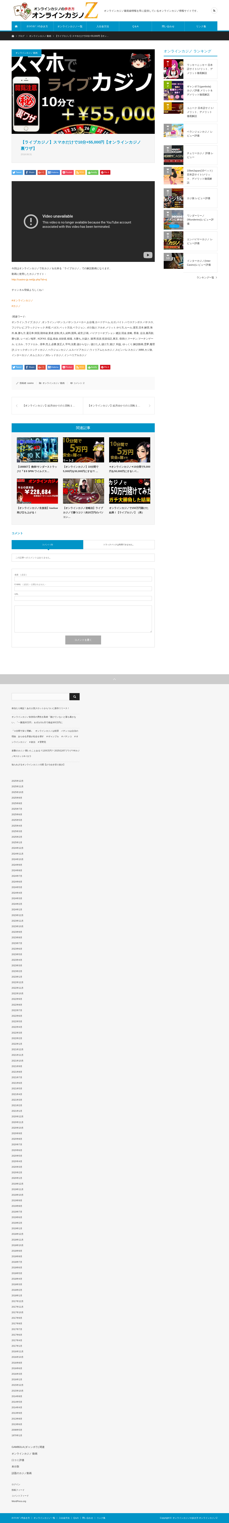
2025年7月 (17, 809)
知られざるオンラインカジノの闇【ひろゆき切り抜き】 (38, 764)
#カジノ (16, 306)
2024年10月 (17, 859)
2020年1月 (17, 1178)
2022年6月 (17, 1016)
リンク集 (201, 26)
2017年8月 (17, 1323)
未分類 (15, 1466)
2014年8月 (17, 1396)
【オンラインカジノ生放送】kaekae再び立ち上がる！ (37, 510)
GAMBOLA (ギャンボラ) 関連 (28, 1447)
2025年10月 (17, 792)
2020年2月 (17, 1172)
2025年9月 (17, 798)
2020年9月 (17, 1133)
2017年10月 (17, 1312)
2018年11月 (17, 1240)
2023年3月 (17, 965)
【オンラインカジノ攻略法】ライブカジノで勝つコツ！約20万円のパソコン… (83, 512)
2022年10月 (17, 993)
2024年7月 (17, 876)
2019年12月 (17, 1184)
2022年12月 (17, 982)
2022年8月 (17, 1005)
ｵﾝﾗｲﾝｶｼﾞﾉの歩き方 (37, 26)
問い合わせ (168, 26)
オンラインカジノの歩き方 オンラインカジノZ (195, 1518)
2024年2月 (17, 904)
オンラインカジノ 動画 (27, 53)
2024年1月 (17, 909)
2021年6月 (17, 1083)
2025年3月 (17, 831)
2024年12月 (17, 848)
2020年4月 (17, 1161)
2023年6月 (17, 949)
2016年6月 (17, 1368)
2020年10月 (17, 1128)
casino (30, 383)
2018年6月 (17, 1267)
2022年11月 (17, 988)
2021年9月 (17, 1066)
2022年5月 (17, 1021)
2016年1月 (17, 1379)
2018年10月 (17, 1245)
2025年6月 (17, 814)
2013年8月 (17, 1419)
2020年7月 (17, 1144)
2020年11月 (17, 1122)
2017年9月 (17, 1318)
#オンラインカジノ (22, 300)
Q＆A (135, 26)
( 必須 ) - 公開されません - (30, 584)
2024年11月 (17, 854)
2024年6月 (17, 882)
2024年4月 (17, 893)
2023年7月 (17, 943)
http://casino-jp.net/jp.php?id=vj (29, 279)
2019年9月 (17, 1200)
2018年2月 (17, 1290)
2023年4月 (17, 960)
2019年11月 (17, 1189)
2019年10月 (17, 1195)
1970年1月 (17, 1435)
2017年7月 (17, 1329)
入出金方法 (102, 26)
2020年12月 (17, 1116)
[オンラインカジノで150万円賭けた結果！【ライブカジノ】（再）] (129, 491)
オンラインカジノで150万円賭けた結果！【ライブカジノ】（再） (128, 510)
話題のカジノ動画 (22, 1473)
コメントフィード (20, 1495)
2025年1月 (17, 842)
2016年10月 (17, 1357)
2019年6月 (17, 1217)
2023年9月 (17, 932)
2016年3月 (17, 1374)
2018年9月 (17, 1251)
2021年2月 (17, 1105)
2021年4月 (17, 1094)
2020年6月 (17, 1150)
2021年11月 (17, 1055)
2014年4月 (17, 1407)
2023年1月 (17, 977)
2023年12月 (17, 915)
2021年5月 (17, 1088)
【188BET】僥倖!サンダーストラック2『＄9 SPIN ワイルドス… (37, 469)
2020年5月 (17, 1156)
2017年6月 (17, 1335)
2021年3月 (17, 1100)
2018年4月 (17, 1279)
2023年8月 (17, 937)
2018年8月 (17, 1256)
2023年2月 (17, 971)
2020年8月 (17, 1139)
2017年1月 (17, 1346)
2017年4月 (17, 1340)
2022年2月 (17, 1038)
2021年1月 (17, 1111)
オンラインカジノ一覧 (69, 26)
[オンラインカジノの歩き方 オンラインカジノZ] (56, 10)
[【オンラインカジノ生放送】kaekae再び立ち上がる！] (37, 491)
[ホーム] (16, 26)
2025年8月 (17, 803)
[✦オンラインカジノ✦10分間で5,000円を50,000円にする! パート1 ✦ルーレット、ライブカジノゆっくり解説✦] (129, 449)
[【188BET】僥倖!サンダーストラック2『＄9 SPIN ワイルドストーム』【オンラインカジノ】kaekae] (37, 449)
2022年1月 (17, 1044)
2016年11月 (17, 1351)
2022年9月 (17, 999)
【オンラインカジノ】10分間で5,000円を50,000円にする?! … (80, 469)
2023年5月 (17, 954)
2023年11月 (17, 921)
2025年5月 (17, 820)
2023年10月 (17, 926)
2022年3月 (17, 1033)
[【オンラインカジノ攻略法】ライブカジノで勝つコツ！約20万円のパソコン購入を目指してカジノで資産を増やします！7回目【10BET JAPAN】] (83, 491)
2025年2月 (17, 837)
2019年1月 (17, 1228)
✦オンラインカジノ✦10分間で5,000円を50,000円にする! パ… (129, 469)
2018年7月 (17, 1262)
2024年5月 (17, 887)
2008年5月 (17, 1430)
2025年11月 (17, 786)
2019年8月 (17, 1206)
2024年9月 (17, 865)
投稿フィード (18, 1490)
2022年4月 (17, 1027)
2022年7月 (17, 1010)
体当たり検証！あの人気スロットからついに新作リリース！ (41, 708)
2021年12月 (17, 1049)
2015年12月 (17, 1385)
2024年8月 (17, 870)
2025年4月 (17, 826)
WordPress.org (19, 1501)
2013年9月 (17, 1413)
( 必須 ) (20, 575)
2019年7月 (17, 1212)
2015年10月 (17, 1391)
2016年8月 (17, 1363)
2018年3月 (17, 1284)
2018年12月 (17, 1234)
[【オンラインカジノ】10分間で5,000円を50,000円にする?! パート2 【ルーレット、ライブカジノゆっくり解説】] (83, 449)
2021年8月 (17, 1072)
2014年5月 (17, 1402)
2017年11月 (17, 1307)
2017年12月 (17, 1301)
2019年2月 (17, 1223)
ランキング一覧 (205, 277)
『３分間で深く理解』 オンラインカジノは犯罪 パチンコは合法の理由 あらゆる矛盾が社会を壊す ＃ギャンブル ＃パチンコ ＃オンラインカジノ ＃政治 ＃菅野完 (45, 736)
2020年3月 (17, 1167)
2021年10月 (17, 1061)
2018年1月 (17, 1295)
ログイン (16, 1484)
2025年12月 (17, 781)
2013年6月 (17, 1424)
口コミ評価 (18, 1460)
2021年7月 (17, 1077)
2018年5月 (17, 1273)
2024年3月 (17, 898)
